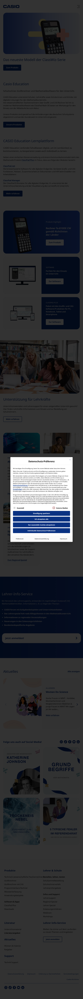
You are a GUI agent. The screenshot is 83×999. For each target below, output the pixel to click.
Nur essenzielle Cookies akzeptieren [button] (41, 525)
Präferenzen (20, 539)
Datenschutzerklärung (20, 485)
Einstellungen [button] (17, 489)
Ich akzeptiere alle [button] (41, 519)
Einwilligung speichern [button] (41, 513)
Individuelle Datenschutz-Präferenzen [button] (41, 531)
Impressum (63, 539)
